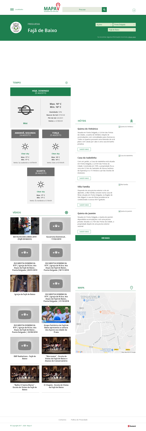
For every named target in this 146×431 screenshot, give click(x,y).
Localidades (19, 9)
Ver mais (105, 238)
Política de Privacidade (79, 420)
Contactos (62, 420)
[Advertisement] (73, 58)
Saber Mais (84, 149)
